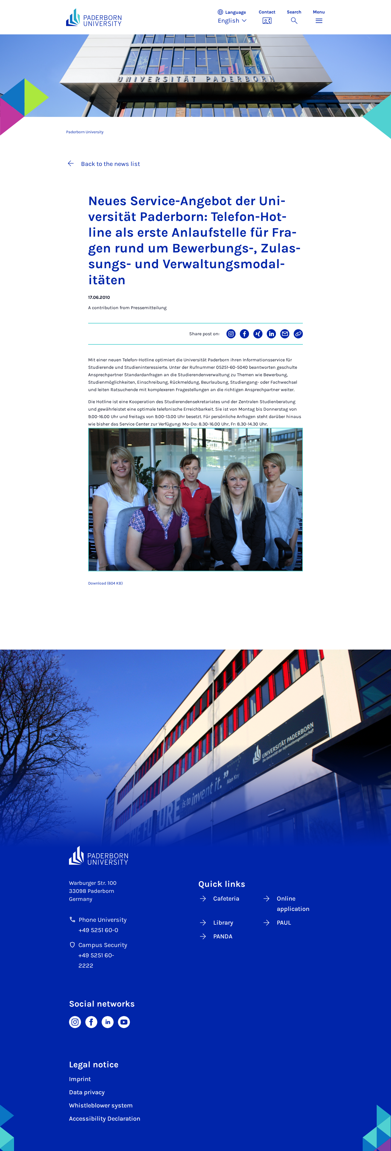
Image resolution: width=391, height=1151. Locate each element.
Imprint (80, 1079)
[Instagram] (75, 1021)
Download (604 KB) (105, 583)
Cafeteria (226, 898)
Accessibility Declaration (104, 1118)
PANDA (222, 936)
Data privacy (87, 1092)
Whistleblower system (101, 1105)
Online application (293, 904)
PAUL (284, 922)
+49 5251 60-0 (98, 930)
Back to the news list (110, 164)
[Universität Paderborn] (98, 855)
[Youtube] (124, 1021)
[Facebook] (91, 1021)
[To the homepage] (93, 17)
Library (223, 922)
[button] (235, 17)
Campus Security (102, 945)
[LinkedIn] (108, 1021)
